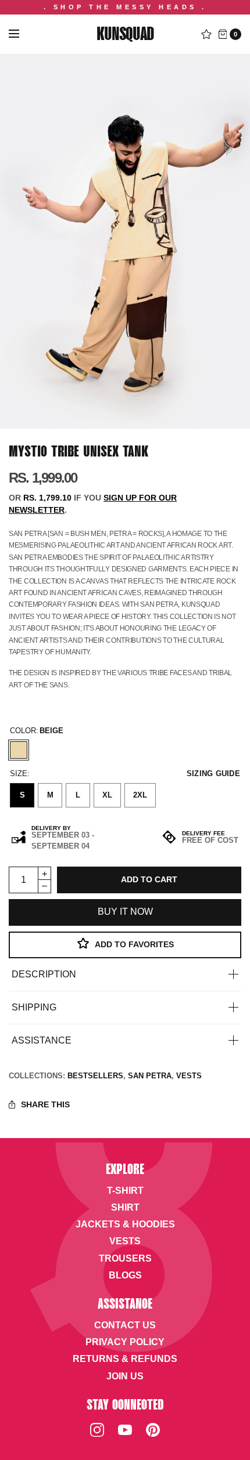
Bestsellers (95, 1075)
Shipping (34, 1007)
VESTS (189, 1075)
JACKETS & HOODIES (125, 1224)
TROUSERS (125, 1258)
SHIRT (125, 1207)
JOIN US (125, 1376)
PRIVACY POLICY (125, 1342)
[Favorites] (206, 34)
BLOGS (125, 1275)
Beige (18, 750)
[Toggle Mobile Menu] (21, 34)
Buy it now (125, 911)
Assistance (42, 1040)
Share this (45, 1104)
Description (44, 974)
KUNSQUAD (125, 35)
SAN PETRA (150, 1075)
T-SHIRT (125, 1190)
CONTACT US (125, 1325)
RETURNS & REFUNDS (125, 1359)
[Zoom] (125, 242)
